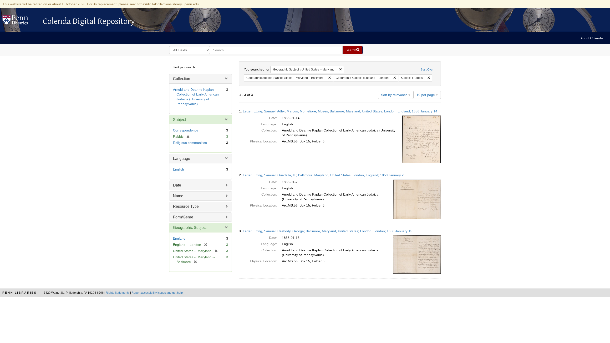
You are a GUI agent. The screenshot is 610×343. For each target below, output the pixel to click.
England (179, 238)
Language (181, 158)
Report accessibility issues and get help (157, 292)
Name (178, 196)
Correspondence (185, 130)
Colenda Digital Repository (20, 21)
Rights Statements (117, 292)
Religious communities (190, 143)
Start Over (427, 69)
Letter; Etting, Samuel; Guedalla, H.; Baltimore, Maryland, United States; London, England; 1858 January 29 (324, 175)
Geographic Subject (190, 228)
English (178, 169)
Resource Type (186, 206)
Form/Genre (183, 217)
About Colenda (591, 38)
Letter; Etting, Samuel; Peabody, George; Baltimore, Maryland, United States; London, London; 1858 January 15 (327, 231)
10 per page (426, 95)
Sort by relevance (394, 95)
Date (177, 185)
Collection (181, 79)
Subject (179, 120)
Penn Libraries (19, 292)
